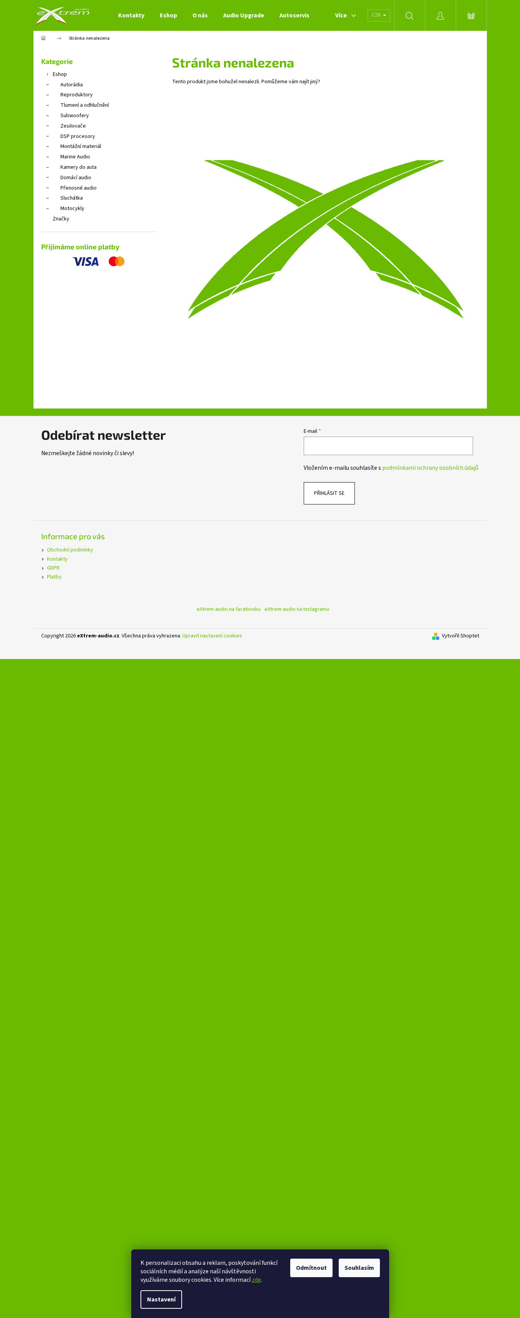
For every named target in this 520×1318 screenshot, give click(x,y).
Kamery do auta (78, 167)
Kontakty (57, 559)
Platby (54, 577)
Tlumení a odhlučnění (84, 105)
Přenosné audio (78, 188)
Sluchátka (71, 198)
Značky (61, 219)
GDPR (53, 568)
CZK (377, 15)
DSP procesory (77, 136)
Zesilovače (73, 126)
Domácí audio (75, 178)
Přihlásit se (329, 493)
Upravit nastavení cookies (212, 636)
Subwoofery (74, 115)
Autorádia (71, 85)
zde (256, 1280)
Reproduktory (76, 95)
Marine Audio (75, 157)
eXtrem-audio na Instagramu (296, 609)
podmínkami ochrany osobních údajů (430, 468)
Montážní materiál (80, 146)
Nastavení (161, 1299)
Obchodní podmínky (70, 550)
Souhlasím (359, 1268)
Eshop (60, 74)
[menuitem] (131, 15)
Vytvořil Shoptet (460, 636)
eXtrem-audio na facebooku (229, 609)
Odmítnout (311, 1268)
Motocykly (72, 208)
